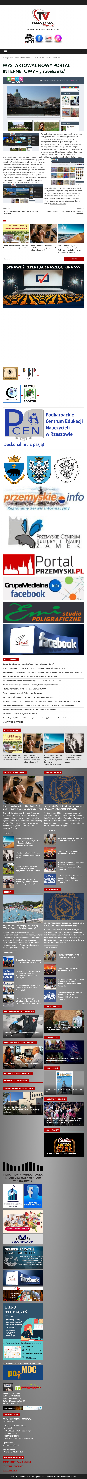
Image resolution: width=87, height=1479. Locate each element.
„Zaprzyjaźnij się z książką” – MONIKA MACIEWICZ (22, 1057)
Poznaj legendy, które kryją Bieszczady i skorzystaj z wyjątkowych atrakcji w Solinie (35, 718)
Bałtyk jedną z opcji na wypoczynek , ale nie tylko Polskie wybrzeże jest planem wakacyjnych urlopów (71, 233)
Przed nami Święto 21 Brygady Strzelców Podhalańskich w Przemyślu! (8, 988)
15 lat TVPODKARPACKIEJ (13, 722)
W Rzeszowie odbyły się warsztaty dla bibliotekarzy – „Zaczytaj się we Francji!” (8, 882)
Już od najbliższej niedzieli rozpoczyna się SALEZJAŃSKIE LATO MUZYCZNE (32, 681)
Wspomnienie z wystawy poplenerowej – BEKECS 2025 (64, 1114)
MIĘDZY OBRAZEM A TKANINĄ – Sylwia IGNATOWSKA (24, 689)
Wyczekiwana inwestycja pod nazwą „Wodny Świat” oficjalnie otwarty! (30, 685)
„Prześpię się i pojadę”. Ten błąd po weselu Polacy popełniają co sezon (30, 676)
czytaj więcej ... (9, 833)
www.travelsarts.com (58, 203)
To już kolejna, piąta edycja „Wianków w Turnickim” (22, 693)
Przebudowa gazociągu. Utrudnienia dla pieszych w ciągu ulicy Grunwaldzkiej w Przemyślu (8, 1001)
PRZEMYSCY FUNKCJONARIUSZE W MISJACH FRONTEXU (21, 211)
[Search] (81, 51)
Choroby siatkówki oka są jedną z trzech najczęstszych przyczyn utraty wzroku (64, 1021)
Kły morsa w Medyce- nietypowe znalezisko (20, 714)
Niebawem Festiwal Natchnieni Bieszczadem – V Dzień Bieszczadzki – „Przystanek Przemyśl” (39, 705)
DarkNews (56, 1477)
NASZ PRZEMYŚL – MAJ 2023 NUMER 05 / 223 (64, 1083)
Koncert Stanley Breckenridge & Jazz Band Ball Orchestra (65, 211)
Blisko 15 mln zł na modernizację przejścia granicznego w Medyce (28, 697)
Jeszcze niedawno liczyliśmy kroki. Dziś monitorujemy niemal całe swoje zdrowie (43, 233)
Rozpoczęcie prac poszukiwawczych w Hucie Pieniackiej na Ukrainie (29, 709)
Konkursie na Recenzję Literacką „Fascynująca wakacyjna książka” (16, 233)
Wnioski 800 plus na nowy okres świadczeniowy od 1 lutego (22, 1103)
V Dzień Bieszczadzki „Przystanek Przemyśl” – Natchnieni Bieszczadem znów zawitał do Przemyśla (41, 701)
